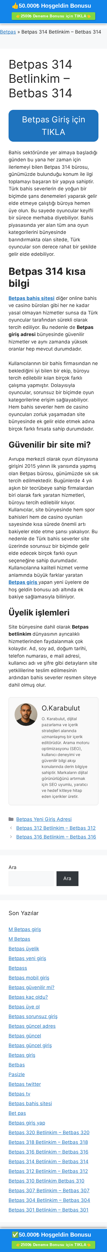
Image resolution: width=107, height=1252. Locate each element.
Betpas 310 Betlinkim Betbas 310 (46, 1181)
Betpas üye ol (24, 1007)
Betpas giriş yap (27, 1123)
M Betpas (19, 939)
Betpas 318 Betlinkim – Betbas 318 (48, 1142)
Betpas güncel (25, 1036)
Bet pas (17, 1113)
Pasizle (17, 1074)
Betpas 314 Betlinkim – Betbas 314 (48, 1161)
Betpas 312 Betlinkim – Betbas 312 (56, 828)
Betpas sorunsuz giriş (33, 1016)
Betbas (17, 1065)
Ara (13, 867)
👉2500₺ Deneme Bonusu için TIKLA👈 (53, 16)
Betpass (18, 968)
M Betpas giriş (25, 929)
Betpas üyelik (24, 949)
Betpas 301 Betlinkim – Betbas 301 (48, 1210)
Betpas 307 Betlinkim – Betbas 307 (49, 1190)
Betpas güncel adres (32, 1026)
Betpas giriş (22, 1055)
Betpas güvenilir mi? (31, 987)
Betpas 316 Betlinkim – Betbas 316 (56, 837)
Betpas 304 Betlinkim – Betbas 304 (49, 1200)
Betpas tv (19, 1094)
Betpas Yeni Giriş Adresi (44, 819)
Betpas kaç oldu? (28, 997)
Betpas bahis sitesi (30, 1103)
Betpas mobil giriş (29, 978)
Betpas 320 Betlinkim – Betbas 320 (49, 1132)
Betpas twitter (25, 1084)
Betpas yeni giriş (27, 958)
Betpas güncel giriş (30, 1045)
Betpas (8, 32)
